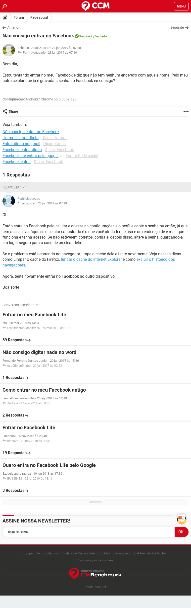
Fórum (19, 17)
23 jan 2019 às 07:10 (62, 52)
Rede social (39, 17)
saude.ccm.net (95, 587)
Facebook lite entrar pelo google (30, 155)
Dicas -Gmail (54, 143)
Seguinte (177, 27)
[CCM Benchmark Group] (95, 574)
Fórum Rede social (82, 155)
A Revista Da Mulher (152, 553)
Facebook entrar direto (22, 149)
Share (13, 111)
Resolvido (86, 36)
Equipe (28, 553)
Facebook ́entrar (16, 161)
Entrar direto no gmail (21, 143)
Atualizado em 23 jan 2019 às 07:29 (42, 203)
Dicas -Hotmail (54, 137)
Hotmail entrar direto (20, 137)
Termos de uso (47, 553)
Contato (104, 553)
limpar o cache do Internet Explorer (91, 259)
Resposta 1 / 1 (14, 187)
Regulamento (122, 553)
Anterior (13, 27)
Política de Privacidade (78, 553)
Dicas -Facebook (59, 149)
